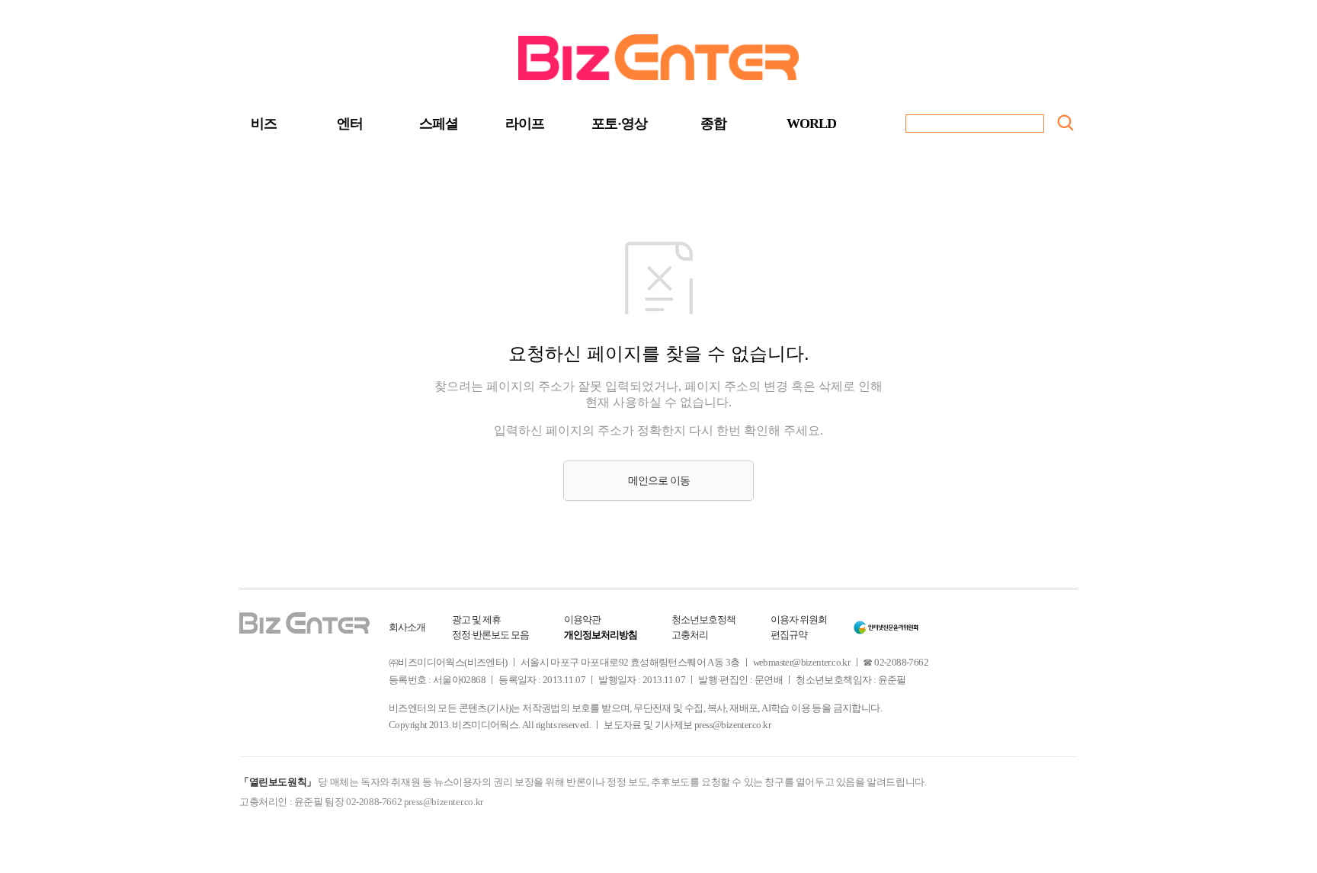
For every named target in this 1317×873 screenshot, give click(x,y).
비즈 (264, 123)
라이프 (524, 123)
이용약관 (582, 619)
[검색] (1065, 122)
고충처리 (689, 634)
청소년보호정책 (703, 619)
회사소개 (407, 627)
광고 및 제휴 (476, 619)
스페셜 (438, 123)
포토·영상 (619, 123)
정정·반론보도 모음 (490, 634)
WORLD (811, 123)
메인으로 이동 (659, 480)
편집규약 (789, 634)
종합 (713, 123)
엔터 (350, 123)
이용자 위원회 (799, 619)
